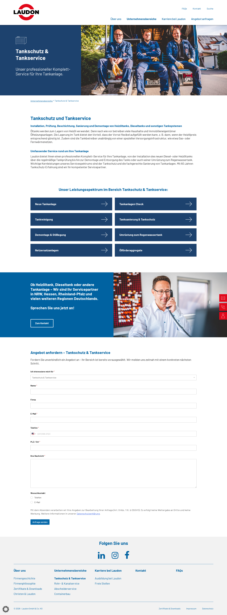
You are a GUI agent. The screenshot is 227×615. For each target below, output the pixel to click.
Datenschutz (207, 608)
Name (33, 385)
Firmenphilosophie (24, 583)
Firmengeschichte (24, 578)
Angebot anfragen (202, 18)
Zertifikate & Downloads (28, 588)
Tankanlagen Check (131, 204)
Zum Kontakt (42, 323)
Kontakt (197, 8)
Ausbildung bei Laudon (108, 578)
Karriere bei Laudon (174, 18)
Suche (210, 8)
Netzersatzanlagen (47, 250)
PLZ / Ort (35, 442)
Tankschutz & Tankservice (70, 578)
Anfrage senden (40, 522)
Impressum (191, 608)
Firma (33, 399)
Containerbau (62, 593)
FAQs (184, 8)
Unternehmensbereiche (141, 18)
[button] (6, 609)
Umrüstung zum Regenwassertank (140, 234)
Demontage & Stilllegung (50, 234)
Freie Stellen (102, 583)
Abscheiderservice (65, 588)
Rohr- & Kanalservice (66, 583)
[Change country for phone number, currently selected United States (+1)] (33, 434)
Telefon (34, 427)
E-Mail (33, 413)
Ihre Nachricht (37, 456)
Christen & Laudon (24, 593)
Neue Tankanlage (45, 204)
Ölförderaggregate (130, 250)
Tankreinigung (44, 219)
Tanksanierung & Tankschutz (137, 219)
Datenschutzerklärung (88, 513)
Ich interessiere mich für (42, 371)
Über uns (115, 18)
